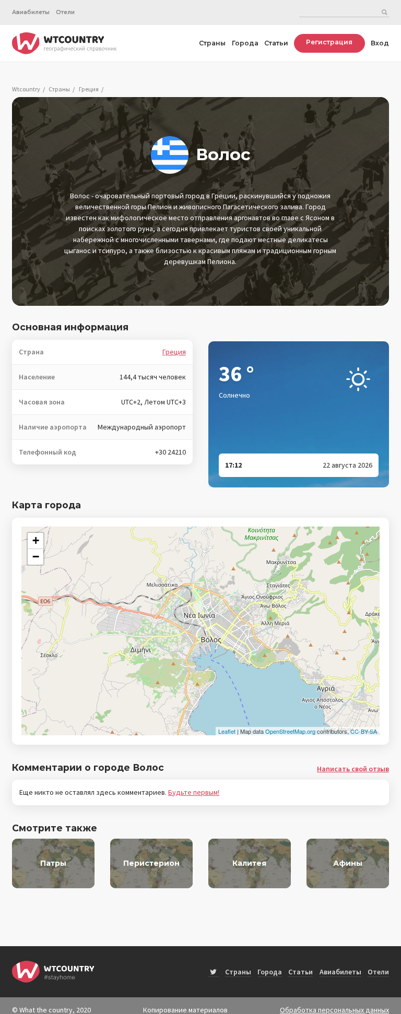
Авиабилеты (31, 12)
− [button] (35, 556)
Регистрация (329, 42)
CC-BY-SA (363, 731)
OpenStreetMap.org (290, 731)
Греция (89, 89)
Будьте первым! (193, 792)
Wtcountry (26, 89)
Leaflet (226, 731)
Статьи (276, 43)
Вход (380, 43)
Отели (65, 12)
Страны (212, 43)
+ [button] (35, 540)
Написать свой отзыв (353, 768)
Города (245, 43)
